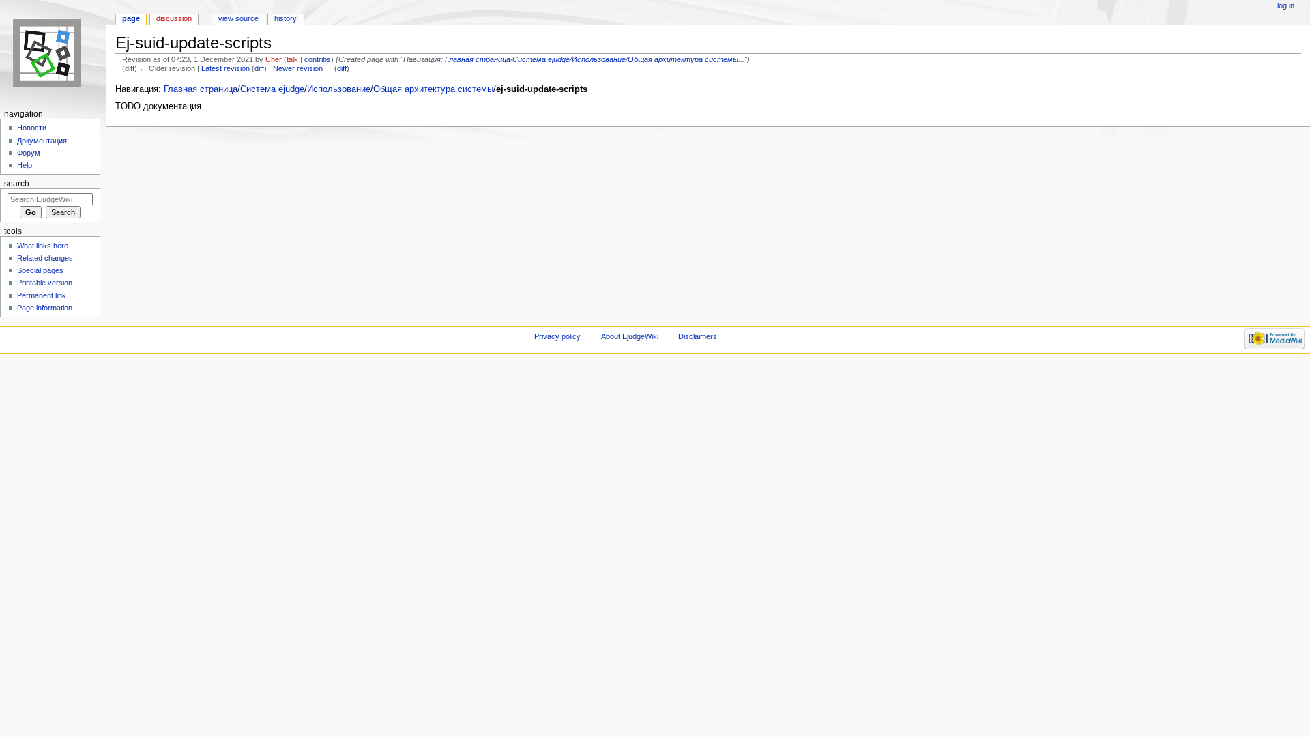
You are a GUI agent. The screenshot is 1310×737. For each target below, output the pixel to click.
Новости (31, 128)
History (285, 18)
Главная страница (477, 59)
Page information (44, 308)
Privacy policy (557, 336)
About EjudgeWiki (629, 336)
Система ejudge (541, 59)
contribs (317, 59)
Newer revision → (302, 68)
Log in (1285, 5)
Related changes (45, 258)
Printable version (44, 282)
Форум (28, 153)
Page (131, 18)
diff (259, 68)
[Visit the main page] (53, 53)
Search (16, 183)
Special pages (40, 270)
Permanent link (41, 295)
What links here (42, 246)
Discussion (174, 18)
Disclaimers (697, 336)
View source (238, 18)
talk (292, 59)
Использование (599, 59)
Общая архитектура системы (683, 59)
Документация (42, 140)
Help (24, 165)
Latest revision (225, 68)
